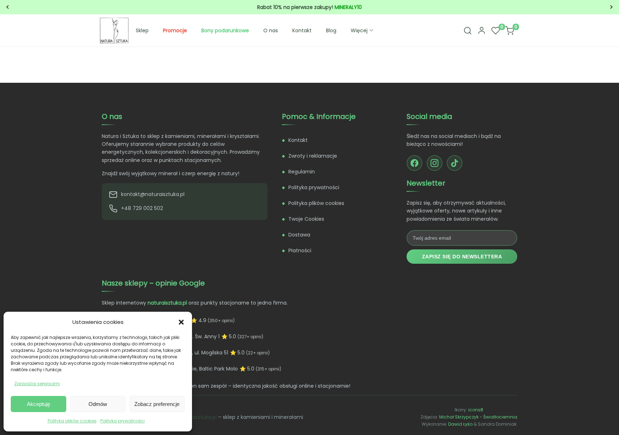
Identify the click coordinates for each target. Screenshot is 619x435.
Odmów (97, 404)
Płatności (299, 250)
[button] (181, 322)
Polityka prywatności (122, 421)
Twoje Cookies (306, 219)
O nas (270, 30)
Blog (331, 30)
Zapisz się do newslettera (462, 256)
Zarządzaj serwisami (37, 384)
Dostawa (299, 234)
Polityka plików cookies (72, 421)
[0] (495, 30)
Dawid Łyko (460, 424)
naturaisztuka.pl (197, 417)
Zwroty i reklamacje (312, 155)
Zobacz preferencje (156, 404)
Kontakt (302, 30)
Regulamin (301, 171)
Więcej (359, 30)
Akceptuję (38, 404)
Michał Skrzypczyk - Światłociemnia (478, 417)
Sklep (142, 30)
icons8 (475, 410)
